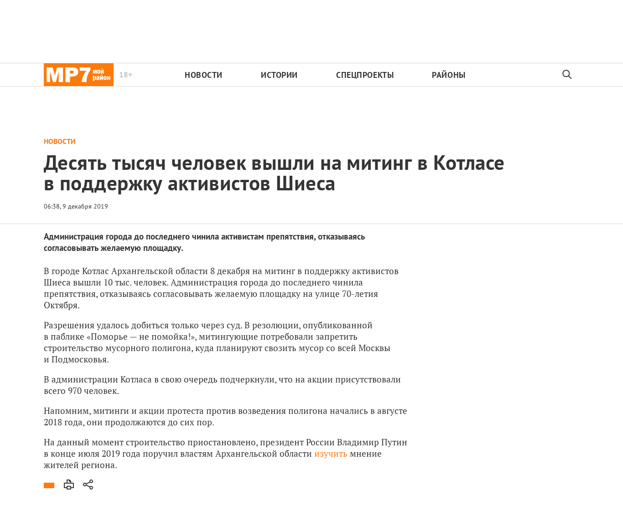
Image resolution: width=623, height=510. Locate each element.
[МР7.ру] (79, 74)
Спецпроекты (365, 75)
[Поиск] (567, 74)
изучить (331, 453)
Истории (279, 75)
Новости (204, 75)
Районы (448, 75)
